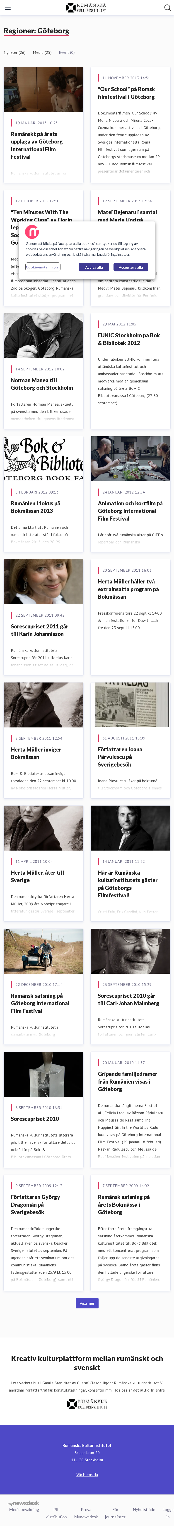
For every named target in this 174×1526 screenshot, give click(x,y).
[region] (87, 250)
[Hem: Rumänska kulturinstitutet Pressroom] (86, 7)
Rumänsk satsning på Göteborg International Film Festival (40, 1003)
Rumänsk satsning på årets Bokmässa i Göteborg (124, 1204)
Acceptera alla (131, 267)
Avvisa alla (94, 267)
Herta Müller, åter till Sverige (37, 876)
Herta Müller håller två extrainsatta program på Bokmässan (128, 589)
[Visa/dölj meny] (8, 8)
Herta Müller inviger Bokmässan (36, 753)
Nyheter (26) (15, 52)
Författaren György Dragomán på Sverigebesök (35, 1204)
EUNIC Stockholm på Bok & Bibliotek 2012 (129, 339)
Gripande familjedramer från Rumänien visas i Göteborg (127, 1081)
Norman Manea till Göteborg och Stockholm (42, 384)
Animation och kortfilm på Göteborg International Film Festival (130, 511)
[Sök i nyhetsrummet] (167, 7)
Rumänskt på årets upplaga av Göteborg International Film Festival (37, 145)
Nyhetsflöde (144, 1509)
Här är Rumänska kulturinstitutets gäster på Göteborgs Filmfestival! (128, 884)
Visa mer (87, 1303)
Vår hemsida (87, 1474)
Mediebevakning (24, 1509)
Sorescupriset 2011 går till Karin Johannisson (39, 630)
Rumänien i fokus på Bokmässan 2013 (35, 507)
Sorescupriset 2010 (35, 1118)
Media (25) (42, 52)
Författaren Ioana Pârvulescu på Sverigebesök (120, 757)
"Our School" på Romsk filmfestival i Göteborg (126, 93)
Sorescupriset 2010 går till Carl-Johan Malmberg (128, 999)
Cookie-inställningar (43, 267)
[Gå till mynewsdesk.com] (23, 1503)
